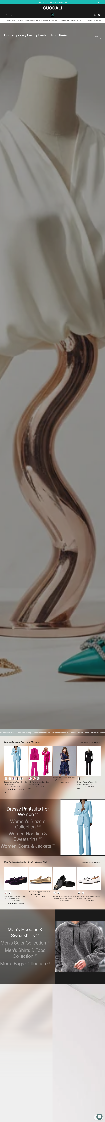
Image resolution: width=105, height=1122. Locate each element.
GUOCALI (7, 20)
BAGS (79, 20)
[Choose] (24, 773)
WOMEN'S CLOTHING (32, 20)
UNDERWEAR (64, 20)
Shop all (95, 36)
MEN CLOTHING (17, 20)
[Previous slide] (6, 761)
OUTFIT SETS (54, 20)
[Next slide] (25, 761)
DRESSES (44, 20)
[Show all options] (24, 778)
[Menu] (6, 14)
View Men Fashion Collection (91, 862)
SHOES (73, 20)
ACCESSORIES (87, 20)
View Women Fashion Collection (90, 742)
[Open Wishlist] (5, 792)
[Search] (11, 14)
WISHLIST (97, 20)
